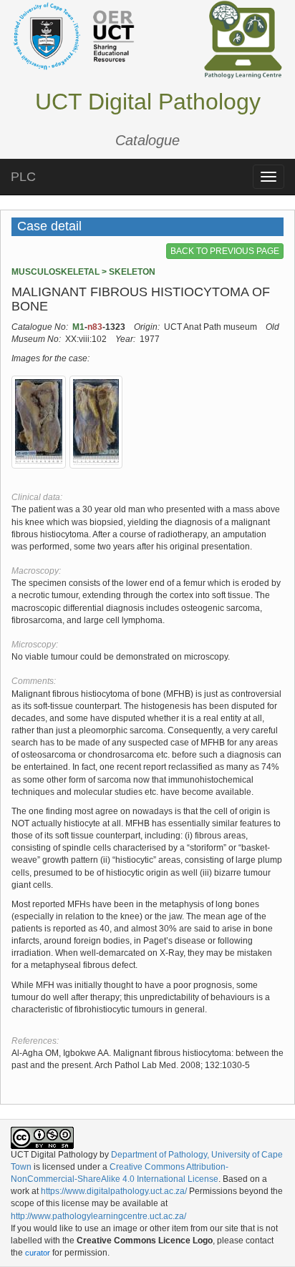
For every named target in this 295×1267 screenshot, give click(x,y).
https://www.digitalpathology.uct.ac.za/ (114, 1191)
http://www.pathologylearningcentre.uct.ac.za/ (98, 1216)
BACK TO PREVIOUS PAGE (224, 251)
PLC (23, 177)
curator (37, 1252)
